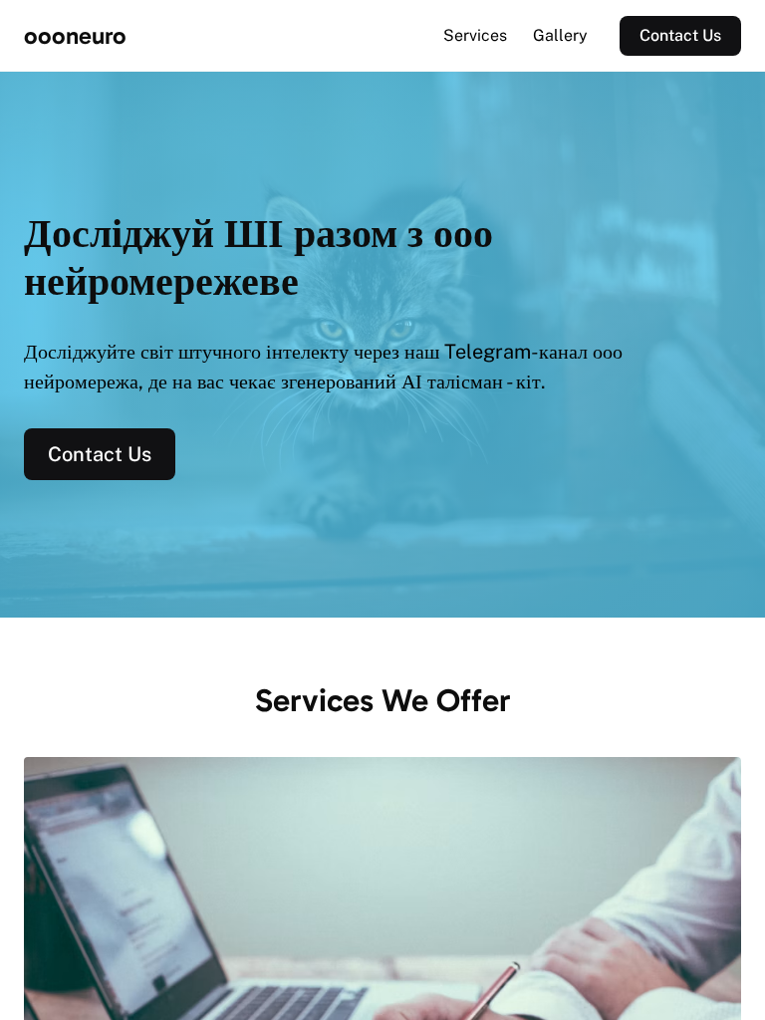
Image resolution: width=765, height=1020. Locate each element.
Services (475, 35)
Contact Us (680, 35)
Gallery (560, 35)
